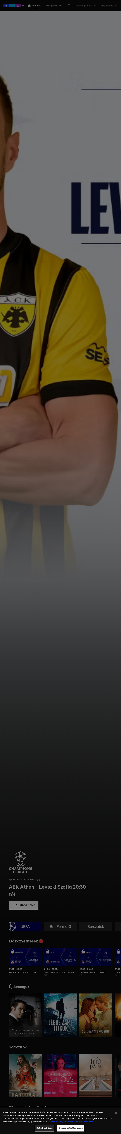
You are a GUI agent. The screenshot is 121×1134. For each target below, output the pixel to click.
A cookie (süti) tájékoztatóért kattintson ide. (71, 1122)
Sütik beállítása (44, 1128)
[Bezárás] (115, 1113)
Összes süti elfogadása (71, 1128)
